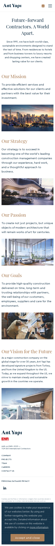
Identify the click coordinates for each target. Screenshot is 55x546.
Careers (6, 467)
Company (6, 455)
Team (4, 463)
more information (39, 527)
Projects (7, 459)
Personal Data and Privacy (16, 481)
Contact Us (8, 471)
